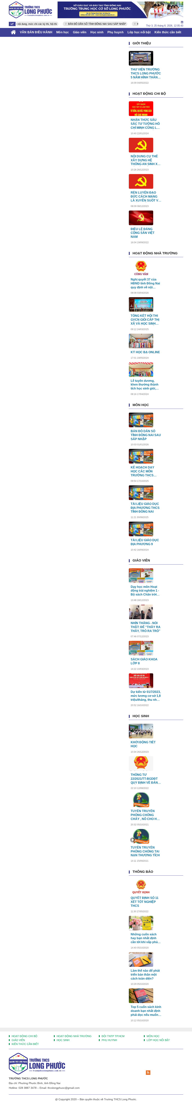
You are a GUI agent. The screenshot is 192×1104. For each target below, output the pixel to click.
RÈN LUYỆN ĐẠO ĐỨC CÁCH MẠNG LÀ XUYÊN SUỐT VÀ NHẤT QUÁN (145, 196)
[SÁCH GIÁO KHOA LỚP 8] (141, 648)
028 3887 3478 (28, 1087)
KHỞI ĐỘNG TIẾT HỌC (143, 744)
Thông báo (143, 872)
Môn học (141, 405)
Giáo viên (141, 560)
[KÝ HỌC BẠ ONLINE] (141, 341)
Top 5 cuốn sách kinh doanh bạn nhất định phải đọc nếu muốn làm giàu (146, 1011)
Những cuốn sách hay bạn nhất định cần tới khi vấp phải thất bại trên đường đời (144, 938)
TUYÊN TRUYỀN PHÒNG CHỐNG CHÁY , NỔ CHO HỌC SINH (146, 815)
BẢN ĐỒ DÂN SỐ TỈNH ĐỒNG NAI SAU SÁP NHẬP (86, 24)
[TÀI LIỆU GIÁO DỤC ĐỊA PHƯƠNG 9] (141, 529)
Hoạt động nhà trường (155, 253)
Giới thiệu (142, 43)
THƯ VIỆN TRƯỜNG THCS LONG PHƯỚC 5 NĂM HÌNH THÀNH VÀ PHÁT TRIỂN (146, 73)
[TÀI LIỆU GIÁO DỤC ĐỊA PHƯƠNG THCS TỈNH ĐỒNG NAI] (141, 492)
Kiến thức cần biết (25, 1044)
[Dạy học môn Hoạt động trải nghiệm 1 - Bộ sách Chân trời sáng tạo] (141, 575)
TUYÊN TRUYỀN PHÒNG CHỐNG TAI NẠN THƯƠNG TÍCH (145, 851)
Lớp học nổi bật (158, 1040)
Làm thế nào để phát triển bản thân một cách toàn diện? (145, 974)
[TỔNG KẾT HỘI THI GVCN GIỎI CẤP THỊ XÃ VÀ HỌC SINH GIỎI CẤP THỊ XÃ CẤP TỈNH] (141, 304)
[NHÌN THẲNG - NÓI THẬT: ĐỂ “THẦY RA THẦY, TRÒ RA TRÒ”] (141, 612)
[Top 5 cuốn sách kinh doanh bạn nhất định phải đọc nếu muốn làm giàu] (141, 995)
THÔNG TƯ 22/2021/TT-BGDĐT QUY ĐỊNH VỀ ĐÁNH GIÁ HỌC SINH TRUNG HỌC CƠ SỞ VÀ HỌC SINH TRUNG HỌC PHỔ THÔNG (145, 779)
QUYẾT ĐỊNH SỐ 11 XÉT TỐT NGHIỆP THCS (144, 901)
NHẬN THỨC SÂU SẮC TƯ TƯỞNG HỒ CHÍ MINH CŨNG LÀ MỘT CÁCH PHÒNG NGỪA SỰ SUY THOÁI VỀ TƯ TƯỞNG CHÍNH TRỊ (145, 124)
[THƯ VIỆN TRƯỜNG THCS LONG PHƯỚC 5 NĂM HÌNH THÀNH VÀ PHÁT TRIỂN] (141, 58)
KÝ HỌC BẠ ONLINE (145, 352)
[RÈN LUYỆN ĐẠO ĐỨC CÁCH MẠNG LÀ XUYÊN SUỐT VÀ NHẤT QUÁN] (141, 181)
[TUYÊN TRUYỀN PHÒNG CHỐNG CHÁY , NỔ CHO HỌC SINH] (141, 800)
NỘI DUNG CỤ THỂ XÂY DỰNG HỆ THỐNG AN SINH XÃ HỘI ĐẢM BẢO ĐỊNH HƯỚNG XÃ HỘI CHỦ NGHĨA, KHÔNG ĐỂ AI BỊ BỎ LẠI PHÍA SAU (146, 160)
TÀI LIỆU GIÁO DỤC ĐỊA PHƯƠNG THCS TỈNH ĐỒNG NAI (145, 507)
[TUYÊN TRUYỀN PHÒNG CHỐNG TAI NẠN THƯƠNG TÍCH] (141, 836)
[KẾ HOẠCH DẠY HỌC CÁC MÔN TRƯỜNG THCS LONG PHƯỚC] (141, 456)
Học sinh (141, 716)
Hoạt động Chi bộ (149, 93)
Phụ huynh (109, 1040)
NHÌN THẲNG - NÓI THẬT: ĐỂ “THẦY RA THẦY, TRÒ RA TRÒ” (145, 627)
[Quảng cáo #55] (120, 10)
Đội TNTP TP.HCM (112, 1036)
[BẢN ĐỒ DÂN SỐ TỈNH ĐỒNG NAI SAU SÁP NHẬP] (141, 420)
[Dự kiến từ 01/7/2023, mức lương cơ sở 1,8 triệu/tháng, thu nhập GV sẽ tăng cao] (141, 680)
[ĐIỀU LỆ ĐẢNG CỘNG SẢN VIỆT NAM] (141, 218)
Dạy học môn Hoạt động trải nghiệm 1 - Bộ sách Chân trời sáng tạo (145, 591)
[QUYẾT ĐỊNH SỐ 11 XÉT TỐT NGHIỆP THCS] (141, 886)
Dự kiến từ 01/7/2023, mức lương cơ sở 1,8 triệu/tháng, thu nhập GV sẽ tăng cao (146, 696)
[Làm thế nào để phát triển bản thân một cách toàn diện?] (141, 959)
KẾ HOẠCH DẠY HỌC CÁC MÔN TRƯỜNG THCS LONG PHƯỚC (142, 471)
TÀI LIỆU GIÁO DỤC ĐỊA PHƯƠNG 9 (145, 542)
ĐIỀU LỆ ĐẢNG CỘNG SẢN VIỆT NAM (142, 233)
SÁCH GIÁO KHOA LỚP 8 (144, 661)
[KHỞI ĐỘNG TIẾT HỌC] (141, 731)
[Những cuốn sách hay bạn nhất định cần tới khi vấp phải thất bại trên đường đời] (141, 923)
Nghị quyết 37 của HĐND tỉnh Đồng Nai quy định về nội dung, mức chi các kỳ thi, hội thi (146, 283)
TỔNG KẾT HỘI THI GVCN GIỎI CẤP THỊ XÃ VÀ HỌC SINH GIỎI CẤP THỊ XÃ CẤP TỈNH (145, 320)
